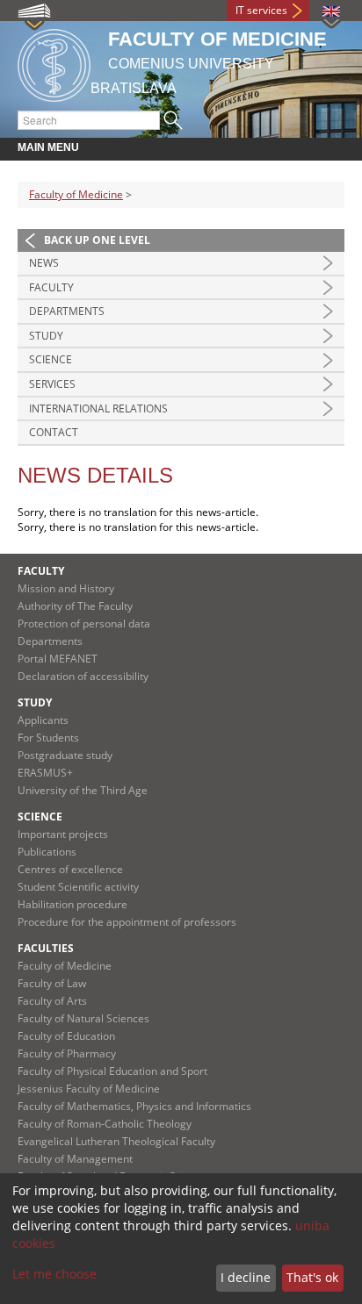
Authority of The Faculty (75, 605)
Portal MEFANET (58, 658)
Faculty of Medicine (76, 194)
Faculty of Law (52, 983)
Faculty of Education (66, 1035)
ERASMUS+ (45, 772)
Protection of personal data (84, 623)
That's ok (312, 1277)
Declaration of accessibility (83, 676)
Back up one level (97, 240)
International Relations (98, 408)
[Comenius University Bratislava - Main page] (54, 62)
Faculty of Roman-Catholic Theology (105, 1123)
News (44, 262)
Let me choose (54, 1273)
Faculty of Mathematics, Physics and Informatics (134, 1106)
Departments (67, 311)
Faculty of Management (75, 1158)
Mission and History (66, 588)
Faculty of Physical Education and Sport (112, 1071)
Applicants (43, 720)
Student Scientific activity (78, 886)
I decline (246, 1277)
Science (50, 359)
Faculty (51, 287)
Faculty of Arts (52, 1000)
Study (46, 335)
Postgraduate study (65, 755)
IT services (261, 10)
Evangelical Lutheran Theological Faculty (116, 1141)
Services (52, 383)
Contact (53, 432)
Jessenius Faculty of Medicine (89, 1088)
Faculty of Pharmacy (67, 1053)
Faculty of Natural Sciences (83, 1018)
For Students (48, 737)
